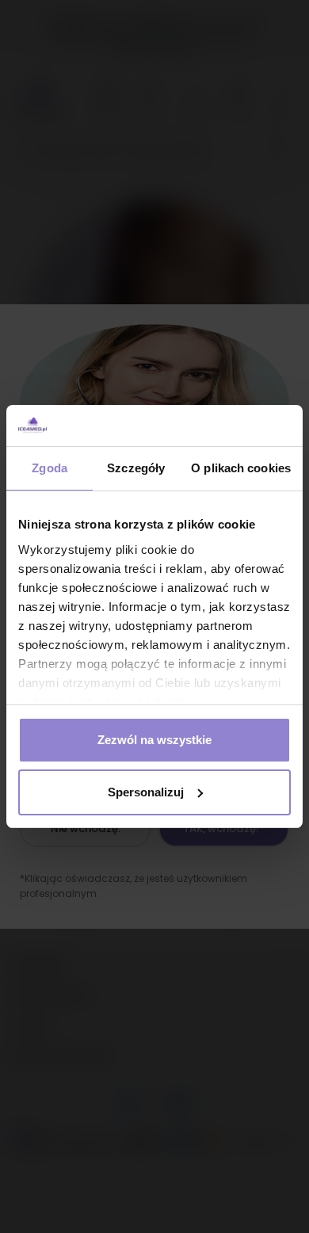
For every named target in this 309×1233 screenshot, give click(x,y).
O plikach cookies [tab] (241, 468)
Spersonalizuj (146, 792)
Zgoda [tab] (49, 468)
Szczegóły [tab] (136, 468)
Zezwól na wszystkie (154, 739)
